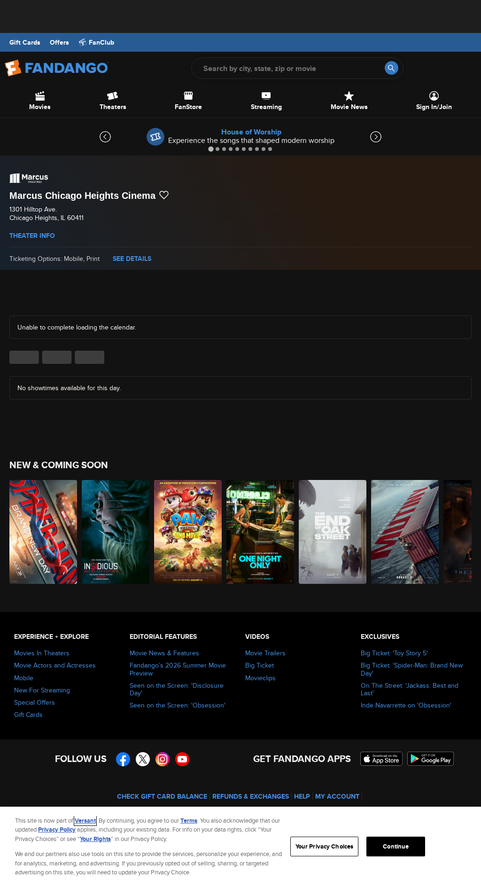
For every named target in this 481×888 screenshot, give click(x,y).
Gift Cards (24, 42)
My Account (337, 796)
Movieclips (260, 678)
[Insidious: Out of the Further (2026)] (115, 532)
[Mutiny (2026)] (405, 532)
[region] (240, 847)
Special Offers (34, 702)
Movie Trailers (265, 653)
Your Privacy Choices (324, 846)
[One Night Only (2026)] (260, 532)
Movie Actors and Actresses (55, 665)
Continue (396, 846)
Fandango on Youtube (182, 759)
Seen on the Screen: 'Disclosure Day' (177, 689)
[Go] (391, 68)
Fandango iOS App (381, 759)
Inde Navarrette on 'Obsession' (406, 705)
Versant (85, 820)
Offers (59, 42)
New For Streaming (42, 690)
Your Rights (95, 838)
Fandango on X (143, 759)
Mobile (23, 678)
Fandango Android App (430, 759)
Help (302, 796)
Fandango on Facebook (123, 759)
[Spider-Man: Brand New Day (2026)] (43, 532)
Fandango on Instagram (162, 759)
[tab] (210, 148)
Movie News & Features (164, 653)
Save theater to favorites (164, 195)
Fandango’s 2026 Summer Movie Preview (178, 668)
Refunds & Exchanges (250, 796)
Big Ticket (259, 665)
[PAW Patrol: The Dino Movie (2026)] (188, 532)
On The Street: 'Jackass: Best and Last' (409, 689)
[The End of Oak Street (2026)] (332, 532)
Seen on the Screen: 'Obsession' (177, 705)
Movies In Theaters (42, 653)
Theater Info (32, 235)
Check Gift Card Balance (162, 796)
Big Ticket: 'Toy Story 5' (394, 653)
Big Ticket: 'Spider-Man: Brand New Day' (412, 668)
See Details (132, 258)
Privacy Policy (57, 829)
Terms (188, 820)
